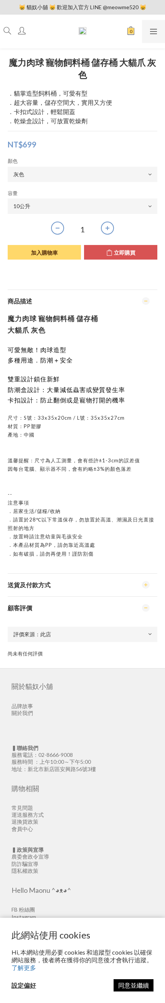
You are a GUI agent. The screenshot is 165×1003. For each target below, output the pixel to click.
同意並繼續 (133, 985)
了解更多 (24, 967)
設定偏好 (24, 985)
